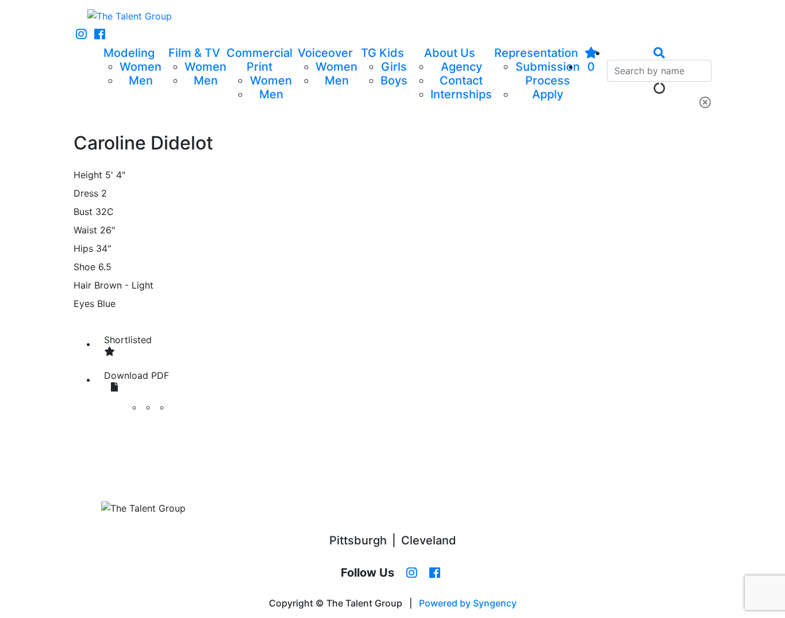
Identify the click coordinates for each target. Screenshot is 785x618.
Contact (461, 80)
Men (141, 80)
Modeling (129, 53)
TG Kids (382, 53)
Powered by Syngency (468, 603)
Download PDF (136, 375)
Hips (83, 248)
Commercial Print (259, 60)
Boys (393, 80)
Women (140, 67)
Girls (394, 67)
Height (88, 175)
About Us (449, 53)
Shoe (84, 266)
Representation (536, 53)
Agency (461, 67)
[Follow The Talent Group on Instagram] (81, 34)
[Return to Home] (130, 16)
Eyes (84, 303)
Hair (82, 285)
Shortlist (128, 340)
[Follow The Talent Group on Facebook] (99, 34)
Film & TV (194, 53)
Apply (547, 94)
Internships (461, 94)
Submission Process (547, 73)
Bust (83, 211)
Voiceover (325, 53)
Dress (86, 193)
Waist (85, 230)
